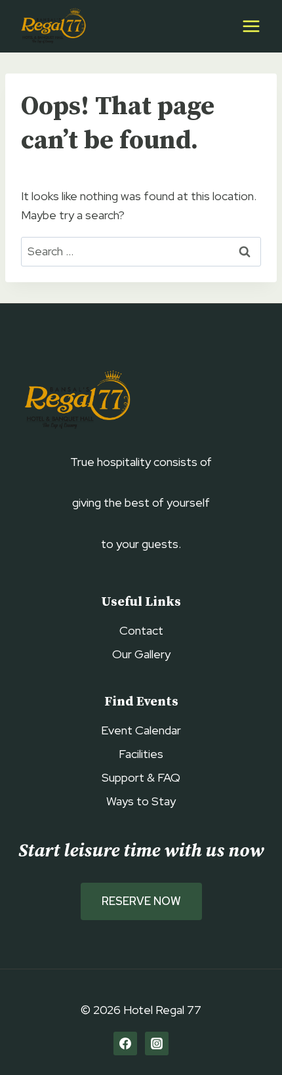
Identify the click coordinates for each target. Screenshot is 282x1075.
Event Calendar (141, 730)
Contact (141, 630)
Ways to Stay (141, 801)
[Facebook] (125, 1043)
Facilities (141, 753)
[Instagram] (157, 1043)
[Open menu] (250, 25)
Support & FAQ (141, 777)
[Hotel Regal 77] (52, 26)
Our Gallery (141, 654)
